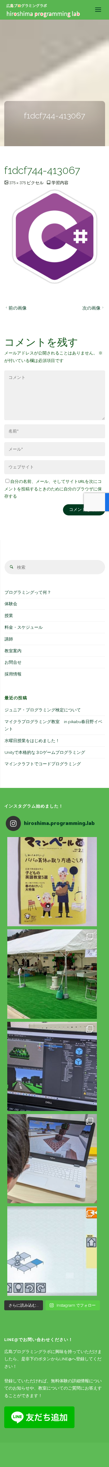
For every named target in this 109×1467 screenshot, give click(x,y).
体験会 (11, 603)
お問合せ (13, 662)
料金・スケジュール (24, 627)
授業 (9, 615)
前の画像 (17, 308)
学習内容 (59, 182)
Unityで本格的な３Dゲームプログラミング (45, 752)
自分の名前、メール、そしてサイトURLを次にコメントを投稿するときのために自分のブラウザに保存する (53, 489)
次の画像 (91, 308)
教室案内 (13, 650)
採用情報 (13, 674)
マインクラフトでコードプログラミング (43, 763)
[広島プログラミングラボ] (43, 9)
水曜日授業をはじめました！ (32, 740)
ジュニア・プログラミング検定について (43, 709)
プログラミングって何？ (28, 592)
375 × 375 (18, 182)
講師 (9, 639)
